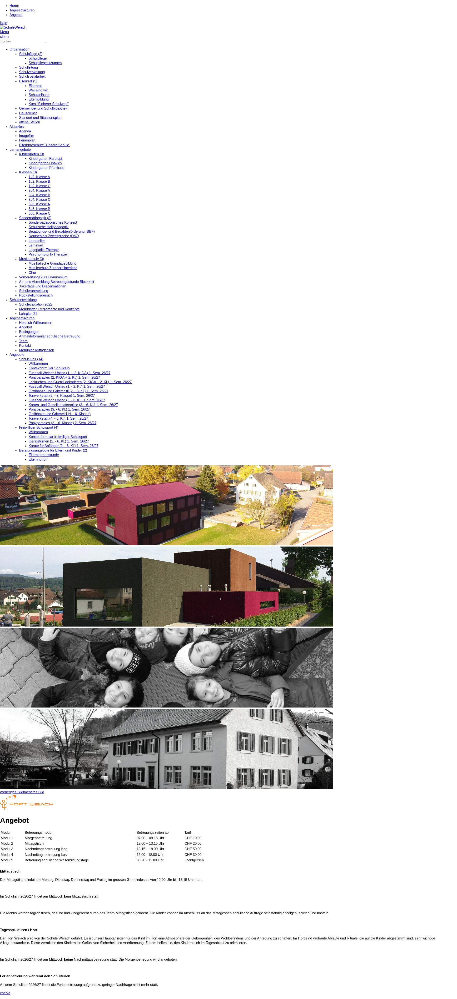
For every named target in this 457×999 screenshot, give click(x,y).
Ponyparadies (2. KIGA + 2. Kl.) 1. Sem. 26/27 (64, 377)
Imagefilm (26, 136)
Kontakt (25, 345)
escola (5, 993)
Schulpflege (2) (30, 54)
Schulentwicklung (23, 300)
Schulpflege (38, 58)
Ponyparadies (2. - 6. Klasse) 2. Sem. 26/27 (62, 423)
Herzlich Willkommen (35, 323)
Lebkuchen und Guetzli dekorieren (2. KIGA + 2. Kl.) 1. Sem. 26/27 (80, 382)
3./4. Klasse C (39, 199)
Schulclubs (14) (31, 359)
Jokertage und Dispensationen (42, 286)
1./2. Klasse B (39, 181)
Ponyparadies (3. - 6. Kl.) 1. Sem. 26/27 (59, 409)
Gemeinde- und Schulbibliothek (43, 108)
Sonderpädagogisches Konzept (53, 222)
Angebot (16, 15)
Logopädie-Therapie (44, 250)
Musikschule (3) (31, 259)
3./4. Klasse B (39, 195)
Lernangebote (20, 149)
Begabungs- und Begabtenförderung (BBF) (62, 231)
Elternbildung (39, 99)
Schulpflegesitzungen (45, 63)
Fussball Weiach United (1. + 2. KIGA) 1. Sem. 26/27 (69, 373)
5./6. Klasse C (39, 213)
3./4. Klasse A (39, 190)
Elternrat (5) (28, 81)
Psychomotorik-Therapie (48, 254)
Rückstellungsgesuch (36, 295)
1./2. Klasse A (39, 177)
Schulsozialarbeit (32, 76)
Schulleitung (28, 67)
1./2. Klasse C (39, 186)
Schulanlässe (39, 95)
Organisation (19, 49)
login (3, 23)
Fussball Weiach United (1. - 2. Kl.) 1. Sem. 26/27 (67, 386)
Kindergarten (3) (31, 154)
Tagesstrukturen (22, 10)
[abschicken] (45, 42)
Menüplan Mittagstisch (36, 350)
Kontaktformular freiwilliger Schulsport (58, 437)
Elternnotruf (37, 459)
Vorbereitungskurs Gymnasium (43, 277)
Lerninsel (36, 245)
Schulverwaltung (32, 72)
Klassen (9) (28, 172)
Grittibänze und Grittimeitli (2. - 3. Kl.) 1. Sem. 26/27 (68, 391)
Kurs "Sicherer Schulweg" (49, 104)
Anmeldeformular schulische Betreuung (49, 336)
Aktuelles (17, 127)
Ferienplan (27, 140)
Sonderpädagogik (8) (35, 218)
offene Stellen (29, 122)
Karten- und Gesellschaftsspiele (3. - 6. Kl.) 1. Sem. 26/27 (73, 405)
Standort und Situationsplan (40, 118)
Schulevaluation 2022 (35, 304)
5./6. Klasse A (39, 204)
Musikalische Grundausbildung (52, 263)
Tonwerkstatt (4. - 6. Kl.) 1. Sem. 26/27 (58, 418)
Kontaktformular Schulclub (49, 368)
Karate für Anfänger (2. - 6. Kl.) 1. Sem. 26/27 (63, 446)
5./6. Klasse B (39, 209)
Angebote (17, 354)
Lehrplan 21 (28, 314)
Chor (32, 273)
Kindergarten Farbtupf (45, 159)
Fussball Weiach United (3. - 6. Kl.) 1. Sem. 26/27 (67, 400)
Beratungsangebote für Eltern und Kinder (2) (53, 450)
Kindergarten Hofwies (45, 163)
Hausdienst (28, 113)
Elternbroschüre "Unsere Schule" (44, 145)
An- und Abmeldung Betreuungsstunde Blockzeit (56, 282)
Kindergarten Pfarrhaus (47, 168)
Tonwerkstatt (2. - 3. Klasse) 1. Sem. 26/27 (62, 395)
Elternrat (35, 86)
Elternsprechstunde (44, 455)
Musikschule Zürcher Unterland (53, 268)
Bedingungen (29, 332)
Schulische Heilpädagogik (49, 227)
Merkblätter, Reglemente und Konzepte (49, 309)
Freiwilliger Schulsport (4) (38, 427)
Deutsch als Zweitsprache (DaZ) (54, 236)
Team (23, 341)
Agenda (25, 131)
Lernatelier (37, 241)
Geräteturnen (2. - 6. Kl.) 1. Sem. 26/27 (59, 441)
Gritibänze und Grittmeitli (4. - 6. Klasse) (60, 414)
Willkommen (38, 364)
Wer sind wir (38, 90)
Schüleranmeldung (33, 291)
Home (14, 6)
